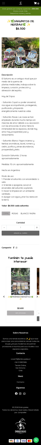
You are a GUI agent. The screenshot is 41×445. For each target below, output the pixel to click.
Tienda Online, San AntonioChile (20, 368)
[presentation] (4, 297)
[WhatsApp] (24, 394)
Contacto (20, 382)
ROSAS (15, 213)
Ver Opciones (20, 313)
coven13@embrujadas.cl (20, 359)
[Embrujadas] (20, 3)
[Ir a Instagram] (20, 394)
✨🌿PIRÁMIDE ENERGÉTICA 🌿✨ (20, 298)
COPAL (6, 213)
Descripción (7, 75)
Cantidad (20, 222)
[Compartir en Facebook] (13, 247)
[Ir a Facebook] (16, 394)
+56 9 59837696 (20, 362)
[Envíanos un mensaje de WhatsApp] (36, 440)
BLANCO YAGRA (28, 213)
